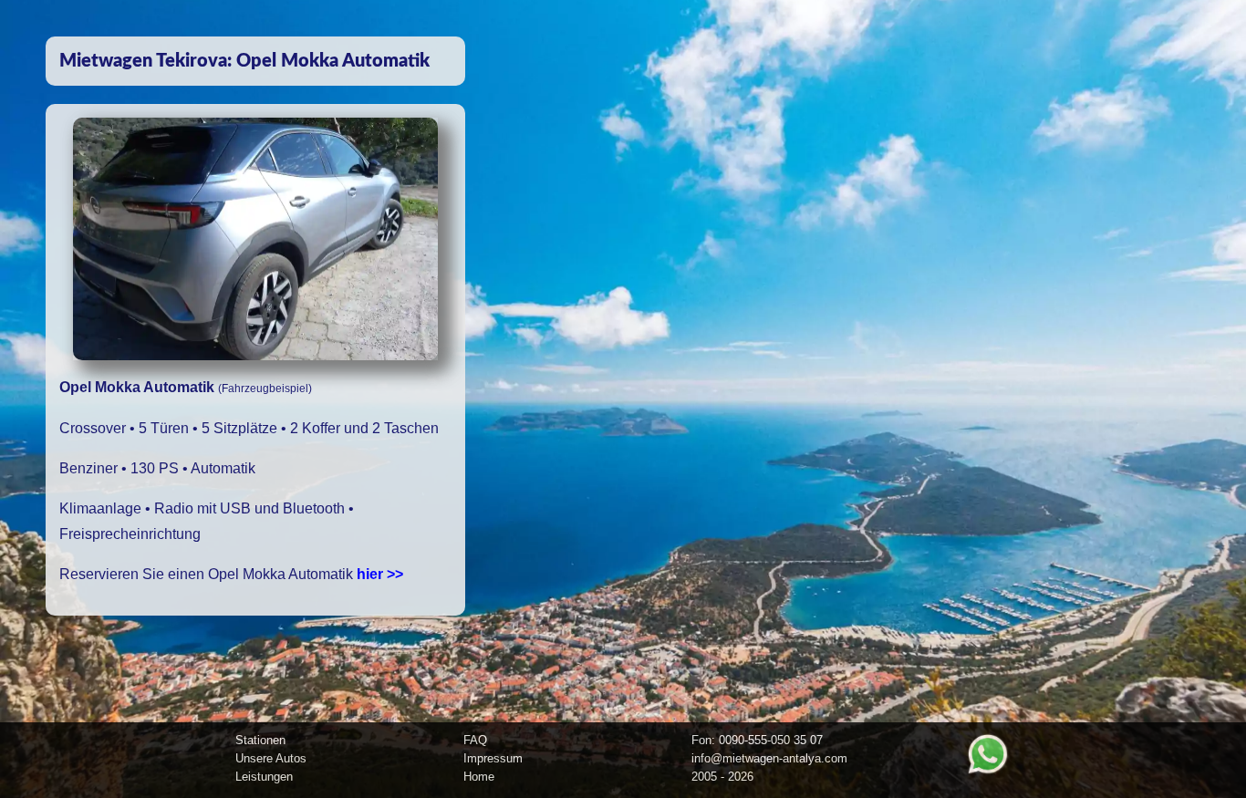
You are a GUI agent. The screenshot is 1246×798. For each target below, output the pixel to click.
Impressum (493, 758)
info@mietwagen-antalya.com (769, 758)
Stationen (260, 740)
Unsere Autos (270, 758)
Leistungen (264, 776)
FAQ (475, 740)
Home (478, 776)
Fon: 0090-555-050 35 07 (757, 740)
